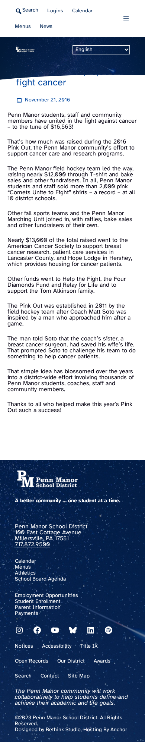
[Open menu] (126, 18)
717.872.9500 (32, 544)
